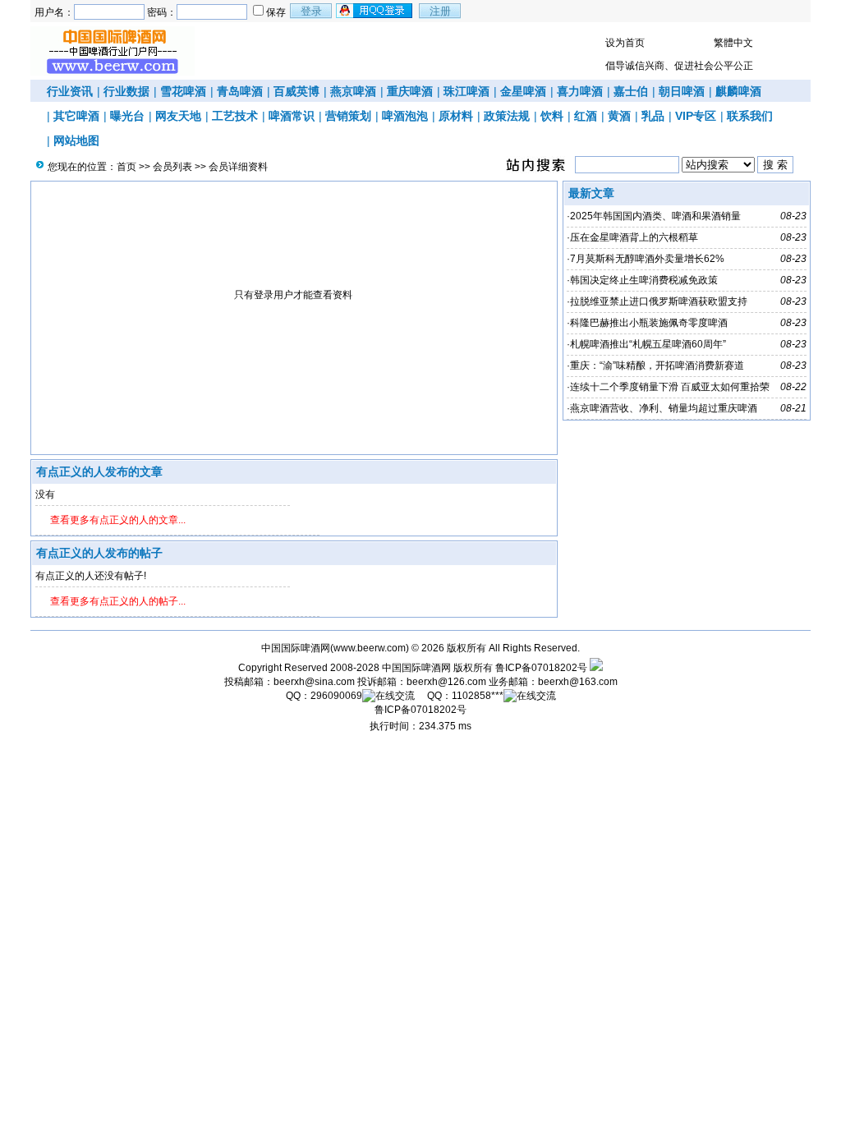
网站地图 (76, 140)
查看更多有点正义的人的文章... (118, 520)
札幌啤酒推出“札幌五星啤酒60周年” (648, 344)
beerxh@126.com (446, 681)
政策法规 (507, 115)
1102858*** (477, 695)
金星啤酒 (523, 91)
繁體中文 (733, 42)
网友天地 (178, 115)
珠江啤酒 (466, 91)
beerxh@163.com (578, 681)
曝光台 (127, 115)
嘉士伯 (631, 91)
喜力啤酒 (580, 91)
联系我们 (750, 115)
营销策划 (348, 115)
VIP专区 (695, 115)
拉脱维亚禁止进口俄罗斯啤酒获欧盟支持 (658, 301)
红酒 (585, 115)
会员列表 (172, 166)
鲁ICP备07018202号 (541, 668)
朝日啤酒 (682, 91)
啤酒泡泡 (405, 115)
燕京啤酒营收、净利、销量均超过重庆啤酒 (663, 408)
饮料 (551, 115)
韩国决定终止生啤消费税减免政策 (644, 280)
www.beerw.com (369, 648)
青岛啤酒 (240, 91)
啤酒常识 (292, 115)
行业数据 (126, 91)
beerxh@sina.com (314, 681)
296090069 (336, 695)
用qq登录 (375, 10)
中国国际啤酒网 (416, 668)
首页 (126, 166)
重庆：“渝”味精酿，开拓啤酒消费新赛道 (657, 365)
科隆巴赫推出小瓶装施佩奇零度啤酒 (649, 323)
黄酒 (619, 115)
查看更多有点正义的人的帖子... (118, 601)
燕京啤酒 (353, 91)
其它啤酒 (76, 115)
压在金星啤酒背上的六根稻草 (634, 237)
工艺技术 (235, 115)
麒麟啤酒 (738, 91)
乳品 (652, 115)
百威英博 (296, 91)
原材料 (456, 115)
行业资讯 (70, 91)
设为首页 (625, 42)
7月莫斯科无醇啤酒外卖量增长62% (647, 258)
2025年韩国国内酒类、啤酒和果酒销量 (655, 216)
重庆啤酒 (410, 91)
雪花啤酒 (183, 91)
